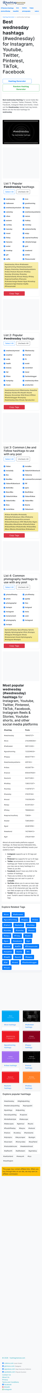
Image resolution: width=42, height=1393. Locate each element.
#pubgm (32, 1137)
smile (8, 359)
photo (8, 599)
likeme (27, 505)
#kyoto (30, 1124)
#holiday (31, 925)
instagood (29, 620)
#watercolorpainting (11, 1106)
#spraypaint (27, 1106)
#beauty (29, 957)
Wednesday (29, 351)
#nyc (30, 1156)
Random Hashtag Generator (21, 87)
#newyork (20, 1156)
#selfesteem (20, 1151)
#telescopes (9, 1124)
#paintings (8, 1110)
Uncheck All (23, 192)
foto (26, 603)
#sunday (7, 930)
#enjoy (7, 936)
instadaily (9, 471)
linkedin (7, 1387)
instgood (28, 607)
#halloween (18, 914)
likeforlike (9, 488)
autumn (9, 220)
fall (7, 372)
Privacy (5, 1380)
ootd (27, 616)
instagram (10, 612)
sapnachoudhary (31, 238)
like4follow (29, 492)
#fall (6, 962)
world (27, 363)
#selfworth (8, 1151)
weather (9, 355)
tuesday (9, 229)
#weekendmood (26, 1146)
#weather (8, 952)
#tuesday (20, 930)
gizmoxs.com (12, 1366)
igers (27, 488)
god (26, 246)
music (8, 385)
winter (27, 255)
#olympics (8, 1137)
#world (18, 957)
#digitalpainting (24, 1101)
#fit (28, 952)
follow (8, 466)
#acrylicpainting (10, 1115)
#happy (24, 920)
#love (6, 914)
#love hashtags (10, 1025)
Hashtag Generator (8, 17)
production (29, 385)
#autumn (19, 925)
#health (7, 957)
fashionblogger (31, 376)
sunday (9, 225)
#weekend (17, 941)
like (7, 475)
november (29, 368)
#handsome (28, 1133)
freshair (28, 355)
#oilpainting (20, 1110)
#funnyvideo (20, 1142)
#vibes (35, 920)
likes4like (9, 492)
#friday (17, 936)
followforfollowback (32, 471)
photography (11, 620)
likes (8, 505)
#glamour (20, 1124)
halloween (10, 203)
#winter (7, 946)
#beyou (22, 1128)
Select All (9, 192)
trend (27, 372)
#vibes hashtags (10, 1065)
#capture (23, 1115)
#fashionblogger (29, 962)
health (8, 363)
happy (27, 208)
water (8, 246)
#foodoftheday (10, 1128)
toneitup (9, 250)
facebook (8, 1384)
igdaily (27, 599)
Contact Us (6, 1375)
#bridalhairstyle (10, 1119)
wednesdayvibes (31, 381)
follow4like (29, 501)
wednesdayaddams (32, 212)
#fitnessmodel (31, 946)
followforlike (10, 501)
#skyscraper (20, 1137)
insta (27, 612)
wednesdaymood (12, 351)
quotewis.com (15, 1372)
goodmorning (30, 203)
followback (29, 509)
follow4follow (30, 496)
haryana (9, 242)
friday (8, 238)
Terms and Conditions (10, 1382)
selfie (8, 259)
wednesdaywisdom (13, 208)
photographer (11, 603)
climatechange (30, 242)
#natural (31, 1128)
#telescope (23, 1119)
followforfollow (11, 496)
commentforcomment (33, 479)
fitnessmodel (30, 259)
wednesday (10, 199)
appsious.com (17, 1369)
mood (8, 233)
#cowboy (17, 1133)
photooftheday (11, 594)
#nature (7, 925)
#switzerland (8, 1156)
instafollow (10, 509)
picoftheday (29, 594)
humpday (9, 381)
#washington (8, 1161)
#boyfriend (33, 1142)
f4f (26, 483)
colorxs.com (13, 1363)
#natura (7, 1133)
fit (26, 359)
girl (7, 255)
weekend (28, 250)
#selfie (18, 946)
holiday (28, 220)
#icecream (8, 1142)
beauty (8, 368)
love (26, 199)
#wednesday (9, 1101)
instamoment (11, 616)
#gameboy (33, 1151)
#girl (28, 941)
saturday (9, 212)
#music (7, 968)
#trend (15, 962)
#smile (19, 952)
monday (28, 225)
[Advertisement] (21, 162)
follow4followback (13, 483)
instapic (9, 607)
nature (27, 216)
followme (28, 475)
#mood (31, 930)
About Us (5, 1377)
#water (28, 936)
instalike (28, 466)
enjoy (27, 233)
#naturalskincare (10, 1146)
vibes (8, 216)
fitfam (8, 376)
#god (6, 941)
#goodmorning (10, 920)
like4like (9, 479)
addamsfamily (30, 229)
